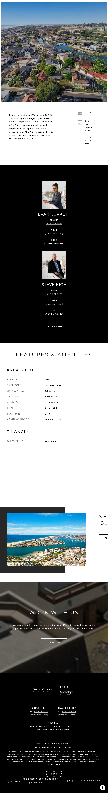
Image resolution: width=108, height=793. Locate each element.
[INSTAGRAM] (54, 774)
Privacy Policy (92, 780)
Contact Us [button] (54, 642)
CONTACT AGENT (54, 326)
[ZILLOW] (61, 774)
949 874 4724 (41, 711)
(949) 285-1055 (54, 223)
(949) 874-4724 (54, 294)
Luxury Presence (32, 782)
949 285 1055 (69, 711)
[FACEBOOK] (46, 774)
